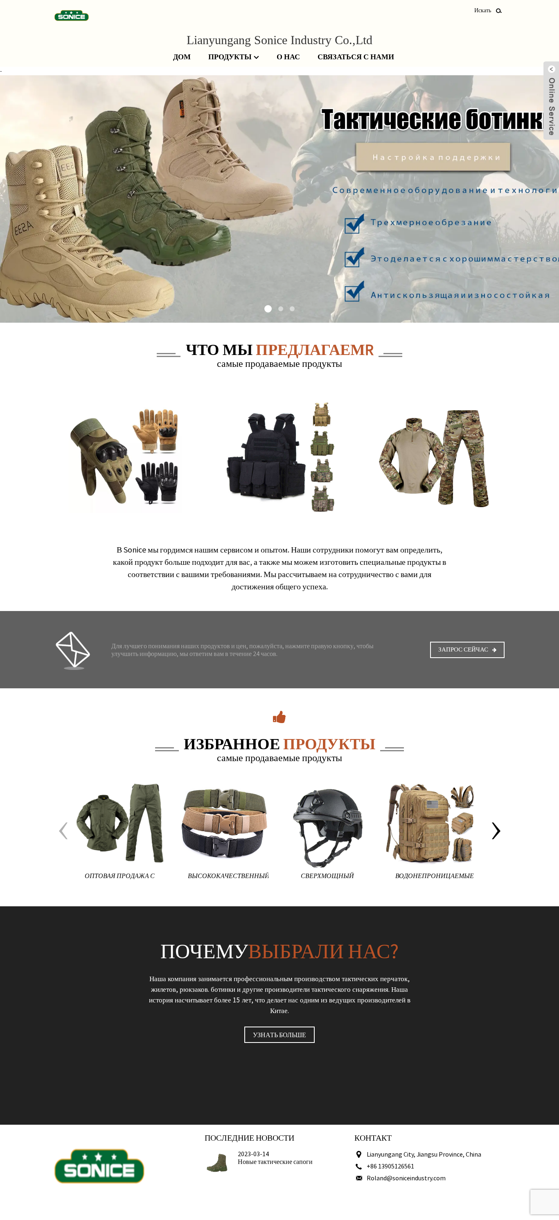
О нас (288, 56)
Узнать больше (279, 1035)
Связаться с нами (356, 56)
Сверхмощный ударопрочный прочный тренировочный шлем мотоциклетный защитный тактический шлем (327, 878)
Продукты (230, 56)
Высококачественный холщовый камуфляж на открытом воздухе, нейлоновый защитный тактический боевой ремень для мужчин (228, 878)
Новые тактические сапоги (275, 1161)
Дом (182, 56)
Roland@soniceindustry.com (406, 1178)
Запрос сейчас (463, 649)
